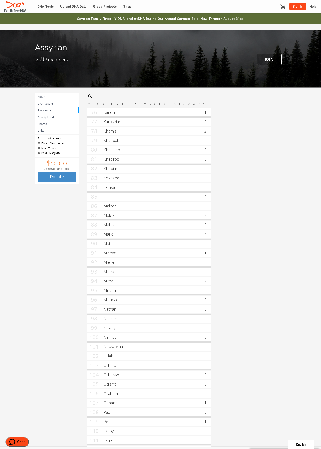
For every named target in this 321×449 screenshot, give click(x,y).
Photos (42, 124)
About (41, 97)
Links (41, 131)
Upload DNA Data (73, 6)
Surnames (45, 110)
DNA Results (46, 103)
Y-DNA (119, 19)
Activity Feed (46, 117)
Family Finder (102, 19)
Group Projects (105, 6)
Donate (57, 176)
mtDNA (139, 19)
